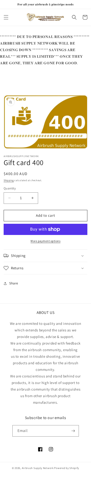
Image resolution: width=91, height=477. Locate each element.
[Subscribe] (73, 431)
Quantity (10, 188)
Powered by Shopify (66, 468)
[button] (6, 17)
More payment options (45, 241)
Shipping (9, 180)
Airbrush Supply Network (38, 468)
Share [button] (13, 283)
